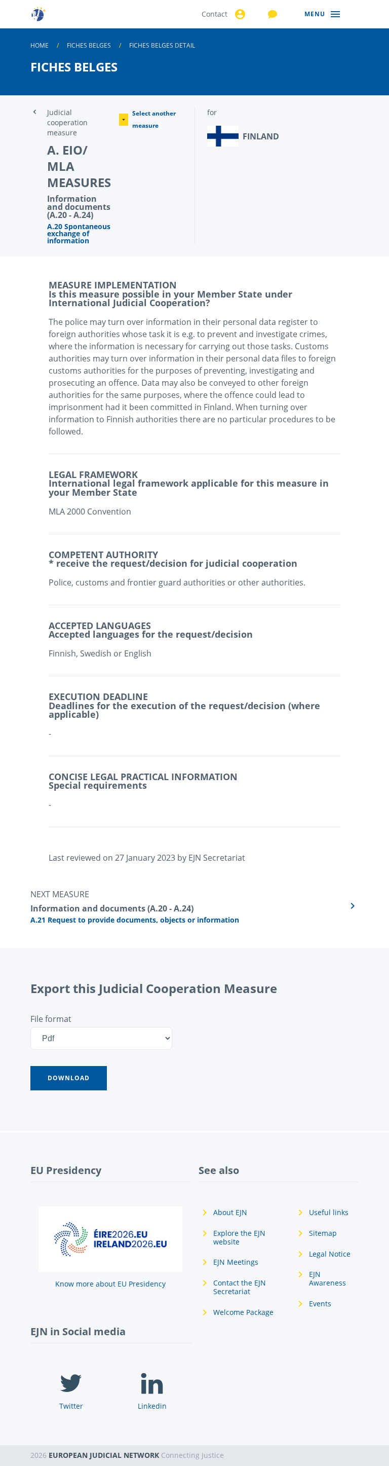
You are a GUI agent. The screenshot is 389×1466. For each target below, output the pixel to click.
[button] (68, 1078)
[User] (238, 14)
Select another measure (154, 119)
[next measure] (194, 906)
